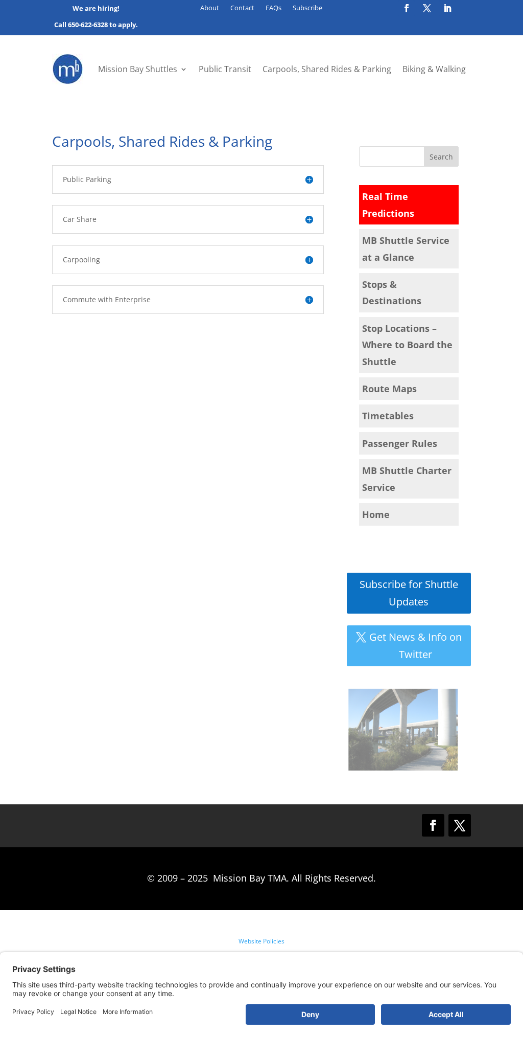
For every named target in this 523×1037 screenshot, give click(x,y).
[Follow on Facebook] (406, 8)
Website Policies (261, 941)
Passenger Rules (399, 443)
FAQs (273, 8)
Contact (242, 8)
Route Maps (389, 388)
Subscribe (307, 8)
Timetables (388, 416)
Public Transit (225, 69)
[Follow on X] (427, 8)
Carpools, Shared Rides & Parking (327, 69)
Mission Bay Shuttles (137, 69)
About (209, 8)
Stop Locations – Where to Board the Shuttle (407, 345)
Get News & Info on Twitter (415, 645)
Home (376, 514)
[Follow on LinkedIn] (447, 8)
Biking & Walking (434, 69)
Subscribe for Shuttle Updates (409, 592)
